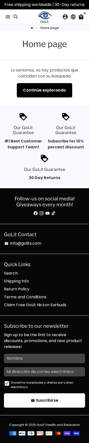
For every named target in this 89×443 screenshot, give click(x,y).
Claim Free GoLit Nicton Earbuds (35, 305)
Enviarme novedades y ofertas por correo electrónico (42, 384)
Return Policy (16, 289)
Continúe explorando (44, 90)
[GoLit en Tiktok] (53, 213)
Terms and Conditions (25, 297)
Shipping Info (16, 281)
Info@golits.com (22, 243)
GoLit (40, 425)
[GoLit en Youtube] (47, 213)
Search (11, 273)
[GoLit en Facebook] (36, 213)
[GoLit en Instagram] (42, 213)
